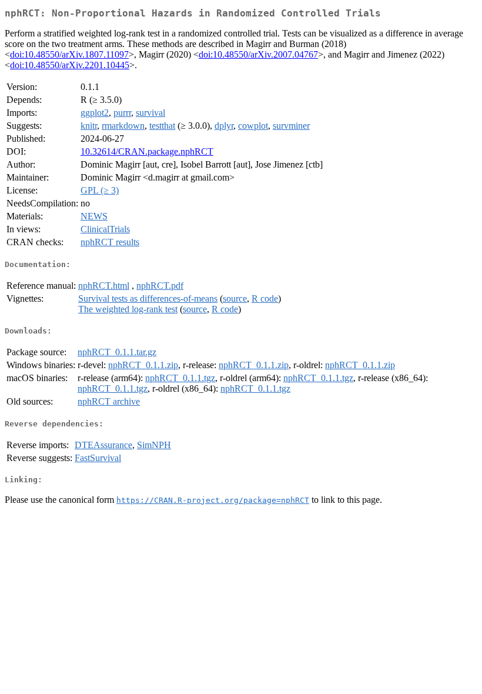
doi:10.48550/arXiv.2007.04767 (258, 54)
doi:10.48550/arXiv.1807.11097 (69, 54)
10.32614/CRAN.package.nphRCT (147, 151)
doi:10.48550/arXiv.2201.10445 (69, 65)
